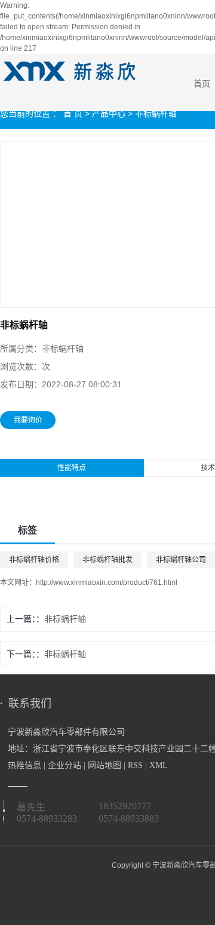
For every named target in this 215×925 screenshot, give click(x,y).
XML (158, 765)
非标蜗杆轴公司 (181, 560)
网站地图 (104, 765)
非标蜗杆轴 (156, 113)
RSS (135, 765)
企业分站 (64, 765)
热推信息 (24, 765)
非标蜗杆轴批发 (107, 560)
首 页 (72, 113)
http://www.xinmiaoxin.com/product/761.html (106, 582)
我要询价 (28, 420)
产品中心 (108, 113)
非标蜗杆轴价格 (34, 560)
